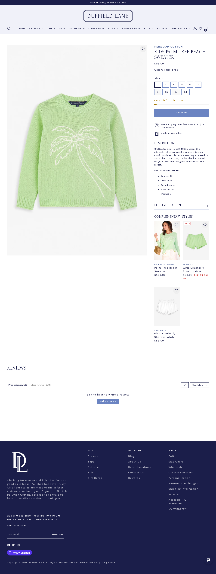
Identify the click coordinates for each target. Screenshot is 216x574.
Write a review (108, 401)
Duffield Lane (37, 562)
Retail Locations (139, 467)
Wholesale (176, 467)
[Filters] (185, 385)
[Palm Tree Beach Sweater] (167, 240)
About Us (134, 461)
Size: (159, 78)
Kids (91, 472)
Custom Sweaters (181, 472)
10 (166, 91)
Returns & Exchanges (183, 483)
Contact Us (136, 472)
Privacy (174, 494)
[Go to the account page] (194, 28)
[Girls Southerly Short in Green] (196, 240)
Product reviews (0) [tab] (18, 384)
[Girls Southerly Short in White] (167, 306)
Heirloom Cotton (168, 46)
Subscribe (58, 534)
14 (185, 91)
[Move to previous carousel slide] (199, 430)
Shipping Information (183, 489)
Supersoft (189, 264)
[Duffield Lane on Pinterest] (19, 545)
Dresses (93, 456)
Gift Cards (95, 478)
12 (176, 91)
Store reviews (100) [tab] (41, 384)
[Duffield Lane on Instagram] (14, 545)
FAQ (171, 456)
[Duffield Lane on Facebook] (9, 545)
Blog (131, 456)
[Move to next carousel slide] (206, 430)
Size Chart (176, 461)
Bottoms (94, 467)
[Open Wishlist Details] (200, 28)
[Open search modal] (9, 28)
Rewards (134, 478)
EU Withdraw (178, 508)
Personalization (179, 478)
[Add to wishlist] (143, 49)
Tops (91, 461)
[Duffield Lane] (108, 16)
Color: (166, 69)
